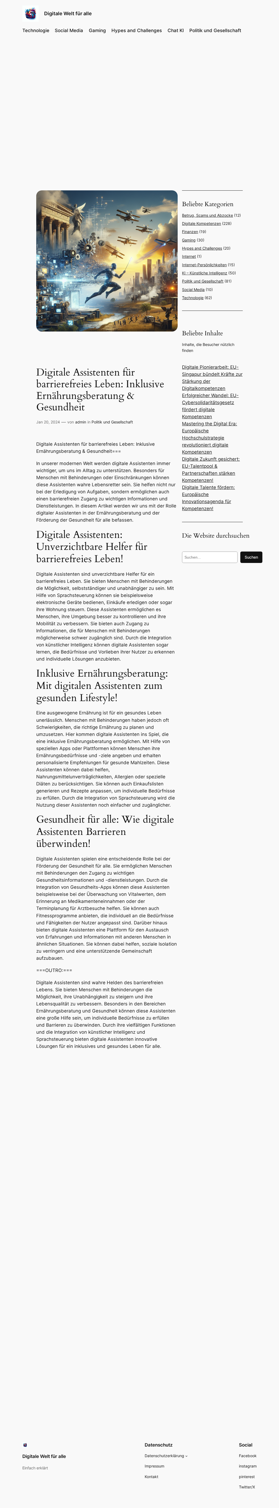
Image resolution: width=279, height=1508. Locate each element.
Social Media (193, 289)
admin (80, 422)
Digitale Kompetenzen (201, 223)
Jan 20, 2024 (48, 422)
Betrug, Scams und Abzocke (207, 215)
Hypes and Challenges (202, 248)
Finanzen (190, 231)
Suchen (251, 557)
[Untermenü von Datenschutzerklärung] (186, 1456)
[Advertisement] (107, 1093)
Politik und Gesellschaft (112, 422)
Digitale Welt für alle (68, 13)
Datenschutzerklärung (164, 1455)
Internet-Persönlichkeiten (204, 264)
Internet (189, 256)
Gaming (189, 240)
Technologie (193, 297)
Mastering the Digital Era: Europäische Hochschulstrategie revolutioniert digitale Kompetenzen (209, 438)
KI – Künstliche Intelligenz (204, 273)
